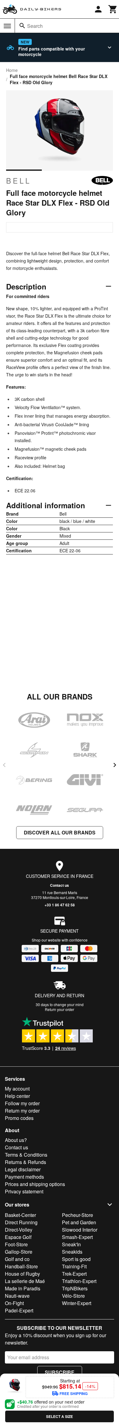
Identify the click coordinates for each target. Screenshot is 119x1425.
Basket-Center (20, 1214)
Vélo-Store (73, 1295)
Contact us (59, 885)
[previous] (4, 765)
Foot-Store (16, 1244)
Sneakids (72, 1251)
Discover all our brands (60, 832)
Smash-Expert (77, 1236)
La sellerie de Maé (25, 1281)
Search (35, 25)
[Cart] (113, 9)
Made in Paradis (22, 1288)
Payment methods (24, 1176)
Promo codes (19, 1117)
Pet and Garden (79, 1222)
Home (12, 70)
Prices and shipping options (35, 1184)
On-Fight (14, 1303)
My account (17, 1088)
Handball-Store (21, 1266)
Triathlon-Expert (79, 1281)
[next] (114, 765)
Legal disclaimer (23, 1169)
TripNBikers (75, 1288)
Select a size (59, 1416)
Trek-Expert (74, 1273)
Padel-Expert (19, 1310)
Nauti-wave (17, 1295)
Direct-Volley (18, 1229)
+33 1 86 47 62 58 (60, 905)
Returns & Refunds (25, 1162)
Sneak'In (71, 1244)
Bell (18, 180)
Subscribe (59, 1372)
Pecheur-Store (77, 1214)
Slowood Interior (79, 1229)
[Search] (22, 26)
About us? (16, 1139)
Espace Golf (18, 1236)
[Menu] (7, 26)
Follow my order (22, 1103)
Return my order (22, 1110)
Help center (17, 1095)
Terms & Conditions (26, 1154)
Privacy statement (24, 1191)
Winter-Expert (76, 1303)
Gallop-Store (18, 1251)
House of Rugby (22, 1273)
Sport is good (76, 1259)
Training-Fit (74, 1266)
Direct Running (21, 1222)
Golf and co (17, 1259)
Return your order (59, 1009)
